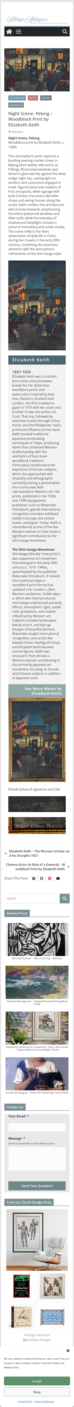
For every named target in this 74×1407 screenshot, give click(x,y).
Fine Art (46, 98)
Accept (37, 1381)
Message (16, 1138)
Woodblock (16, 105)
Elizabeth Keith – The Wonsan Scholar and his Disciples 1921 (39, 853)
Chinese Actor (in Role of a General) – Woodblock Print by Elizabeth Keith (35, 866)
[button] (68, 1351)
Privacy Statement (44, 1401)
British (33, 98)
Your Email (18, 1116)
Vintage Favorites (37, 1335)
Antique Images (39, 1340)
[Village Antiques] (37, 20)
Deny (37, 1392)
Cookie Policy (25, 1401)
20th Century (17, 98)
